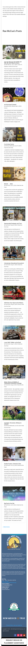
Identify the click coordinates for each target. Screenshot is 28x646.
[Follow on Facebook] (15, 635)
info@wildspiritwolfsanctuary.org (9, 582)
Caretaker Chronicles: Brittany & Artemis (12, 423)
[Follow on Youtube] (24, 635)
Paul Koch (8, 185)
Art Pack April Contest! (10, 104)
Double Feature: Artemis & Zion (12, 463)
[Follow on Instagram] (21, 635)
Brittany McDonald (10, 145)
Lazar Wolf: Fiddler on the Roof (12, 342)
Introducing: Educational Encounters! (14, 263)
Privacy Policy (9, 625)
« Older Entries (6, 527)
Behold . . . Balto (8, 184)
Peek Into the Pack (13, 66)
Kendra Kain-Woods (10, 106)
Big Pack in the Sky (9, 503)
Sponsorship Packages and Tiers (13, 223)
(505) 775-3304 (5, 581)
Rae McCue (8, 64)
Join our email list (17, 625)
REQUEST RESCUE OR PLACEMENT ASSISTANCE (14, 641)
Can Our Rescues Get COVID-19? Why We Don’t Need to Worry (13, 62)
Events (5, 108)
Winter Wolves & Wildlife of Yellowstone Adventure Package (13, 382)
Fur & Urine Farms (9, 144)
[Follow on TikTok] (18, 635)
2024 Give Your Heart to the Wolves (13, 303)
